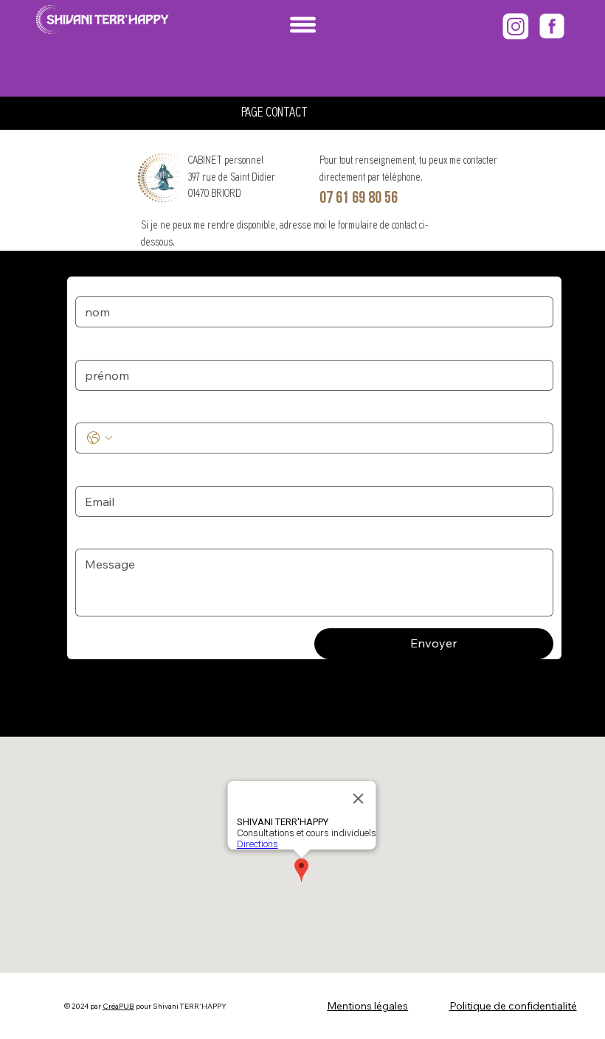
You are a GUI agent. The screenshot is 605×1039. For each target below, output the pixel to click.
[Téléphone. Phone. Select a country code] (99, 438)
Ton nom (100, 283)
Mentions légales (367, 1005)
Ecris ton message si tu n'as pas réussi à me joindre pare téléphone (236, 535)
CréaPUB (118, 1006)
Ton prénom (108, 345)
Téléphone (104, 409)
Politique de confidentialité (513, 1005)
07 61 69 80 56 (358, 198)
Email (91, 472)
